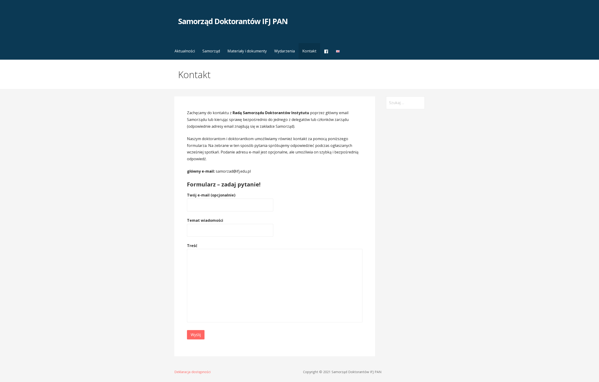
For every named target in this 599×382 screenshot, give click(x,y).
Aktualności (185, 51)
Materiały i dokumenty (247, 51)
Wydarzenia (284, 51)
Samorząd (211, 51)
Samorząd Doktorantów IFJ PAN (233, 21)
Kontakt (309, 51)
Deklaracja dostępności (192, 372)
